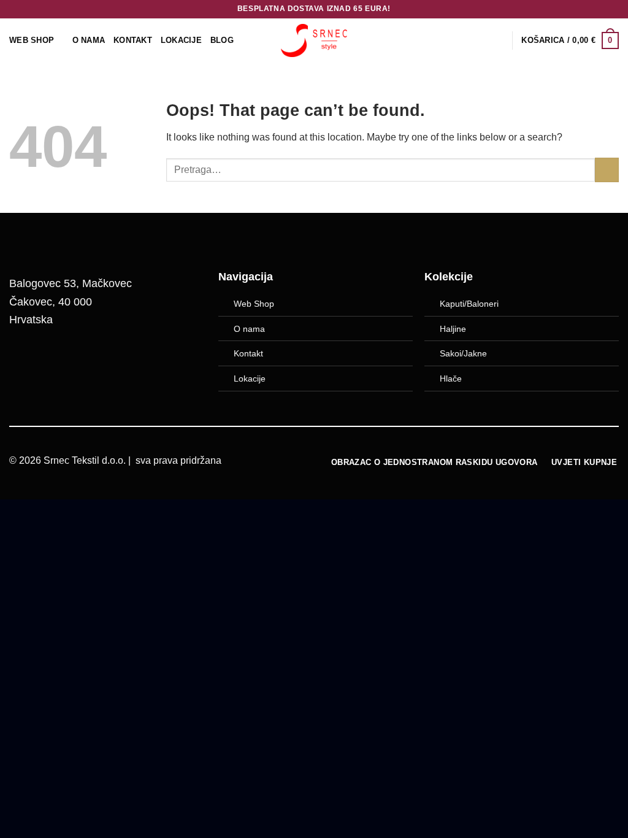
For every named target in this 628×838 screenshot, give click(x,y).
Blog (222, 40)
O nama (249, 329)
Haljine (453, 329)
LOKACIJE (181, 40)
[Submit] (607, 170)
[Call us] (87, 360)
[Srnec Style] (314, 40)
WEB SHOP (31, 40)
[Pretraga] (498, 40)
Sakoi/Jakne (463, 353)
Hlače (451, 378)
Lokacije (250, 378)
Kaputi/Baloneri (469, 304)
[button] (570, 40)
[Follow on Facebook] (24, 360)
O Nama (88, 40)
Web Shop (254, 304)
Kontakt (132, 40)
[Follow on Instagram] (55, 360)
